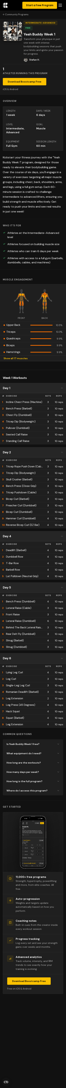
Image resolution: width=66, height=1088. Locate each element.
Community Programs (17, 14)
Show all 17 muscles (16, 358)
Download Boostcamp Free (24, 81)
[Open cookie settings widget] (6, 1082)
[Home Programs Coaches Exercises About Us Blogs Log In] (60, 5)
